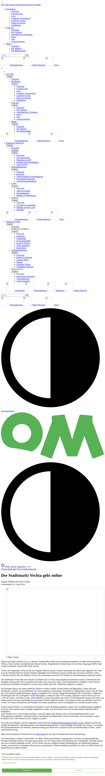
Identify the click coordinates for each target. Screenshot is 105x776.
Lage (13, 16)
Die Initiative (16, 48)
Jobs (13, 39)
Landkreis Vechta (18, 21)
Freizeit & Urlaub (34, 5)
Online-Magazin (43, 219)
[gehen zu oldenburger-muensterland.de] (52, 459)
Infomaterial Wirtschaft (25, 179)
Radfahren (20, 236)
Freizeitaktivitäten (23, 241)
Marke (8, 44)
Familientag (16, 25)
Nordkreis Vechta (23, 264)
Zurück (9, 77)
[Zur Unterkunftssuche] (26, 569)
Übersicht (15, 11)
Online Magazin (38, 65)
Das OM (4, 5)
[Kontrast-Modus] (52, 563)
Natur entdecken (23, 245)
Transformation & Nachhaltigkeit (29, 176)
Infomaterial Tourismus (25, 276)
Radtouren (60, 290)
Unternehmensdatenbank (26, 181)
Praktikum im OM (23, 160)
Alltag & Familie (23, 191)
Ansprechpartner (18, 41)
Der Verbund (16, 32)
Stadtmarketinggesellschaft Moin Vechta (67, 723)
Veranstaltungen (16, 65)
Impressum (5, 763)
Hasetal (19, 262)
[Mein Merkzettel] (8, 569)
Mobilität (20, 210)
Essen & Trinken (23, 243)
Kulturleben (21, 248)
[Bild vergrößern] (55, 655)
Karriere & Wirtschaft (17, 5)
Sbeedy (35, 693)
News (13, 37)
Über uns (10, 28)
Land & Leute (17, 14)
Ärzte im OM (21, 165)
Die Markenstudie (18, 51)
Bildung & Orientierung (26, 195)
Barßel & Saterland (24, 257)
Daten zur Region (18, 23)
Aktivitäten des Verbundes (22, 34)
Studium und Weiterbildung (27, 162)
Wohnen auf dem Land (25, 207)
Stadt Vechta (40, 734)
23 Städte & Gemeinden (26, 205)
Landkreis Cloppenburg (20, 18)
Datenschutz (13, 763)
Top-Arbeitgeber (23, 158)
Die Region (10, 9)
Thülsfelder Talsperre (25, 267)
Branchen (20, 174)
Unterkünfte (21, 238)
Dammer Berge (22, 260)
